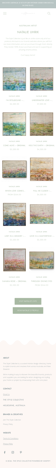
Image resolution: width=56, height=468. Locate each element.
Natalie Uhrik (14, 96)
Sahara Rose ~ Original (14, 281)
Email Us (6, 394)
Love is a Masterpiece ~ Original (42, 236)
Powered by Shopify (41, 461)
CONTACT (7, 388)
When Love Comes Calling (14, 190)
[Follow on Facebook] (4, 452)
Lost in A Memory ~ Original (14, 236)
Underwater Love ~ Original (41, 100)
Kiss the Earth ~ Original (41, 145)
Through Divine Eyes (41, 281)
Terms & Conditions (10, 438)
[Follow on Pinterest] (20, 452)
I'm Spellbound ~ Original (14, 100)
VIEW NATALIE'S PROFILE (28, 310)
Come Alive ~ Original (14, 145)
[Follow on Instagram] (12, 452)
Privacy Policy (8, 424)
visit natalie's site (28, 301)
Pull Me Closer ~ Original (41, 190)
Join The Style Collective (12, 420)
